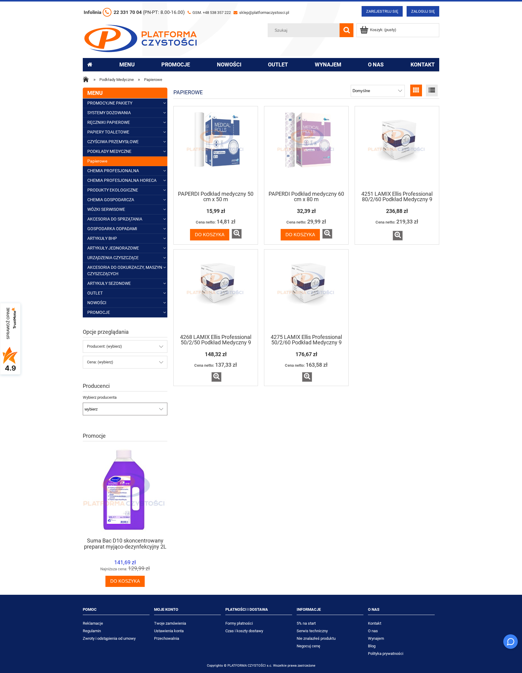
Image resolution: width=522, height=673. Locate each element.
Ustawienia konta (169, 631)
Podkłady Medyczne (109, 151)
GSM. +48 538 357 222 (211, 12)
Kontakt (374, 623)
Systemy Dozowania (109, 112)
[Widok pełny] (432, 90)
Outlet (95, 293)
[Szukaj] (346, 30)
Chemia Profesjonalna (113, 170)
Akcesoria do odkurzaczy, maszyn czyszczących (124, 270)
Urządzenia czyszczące (113, 257)
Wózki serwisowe (106, 209)
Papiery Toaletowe (108, 132)
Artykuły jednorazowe (113, 248)
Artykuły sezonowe (109, 283)
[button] (237, 234)
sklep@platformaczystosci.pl (263, 12)
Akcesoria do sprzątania (114, 219)
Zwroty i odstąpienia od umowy (109, 638)
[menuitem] (127, 64)
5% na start (306, 623)
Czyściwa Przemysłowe (113, 141)
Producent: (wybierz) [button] (104, 346)
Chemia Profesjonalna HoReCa (121, 180)
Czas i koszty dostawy (244, 631)
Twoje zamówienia (170, 623)
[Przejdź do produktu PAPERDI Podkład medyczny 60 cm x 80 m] (306, 148)
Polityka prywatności (385, 653)
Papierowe (97, 161)
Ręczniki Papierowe (108, 122)
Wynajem (376, 638)
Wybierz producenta (100, 397)
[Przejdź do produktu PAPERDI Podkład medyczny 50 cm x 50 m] (216, 148)
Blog (371, 646)
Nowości (96, 302)
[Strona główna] (140, 37)
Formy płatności (239, 623)
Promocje (98, 312)
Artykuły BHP (102, 238)
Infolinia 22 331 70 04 (134, 12)
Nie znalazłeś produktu (316, 638)
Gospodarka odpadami (112, 228)
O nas (373, 631)
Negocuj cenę (308, 646)
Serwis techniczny (312, 631)
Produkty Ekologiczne (112, 190)
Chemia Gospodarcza (110, 199)
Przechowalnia (166, 638)
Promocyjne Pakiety (109, 103)
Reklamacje (93, 623)
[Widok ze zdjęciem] (416, 90)
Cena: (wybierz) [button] (100, 362)
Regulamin (92, 631)
